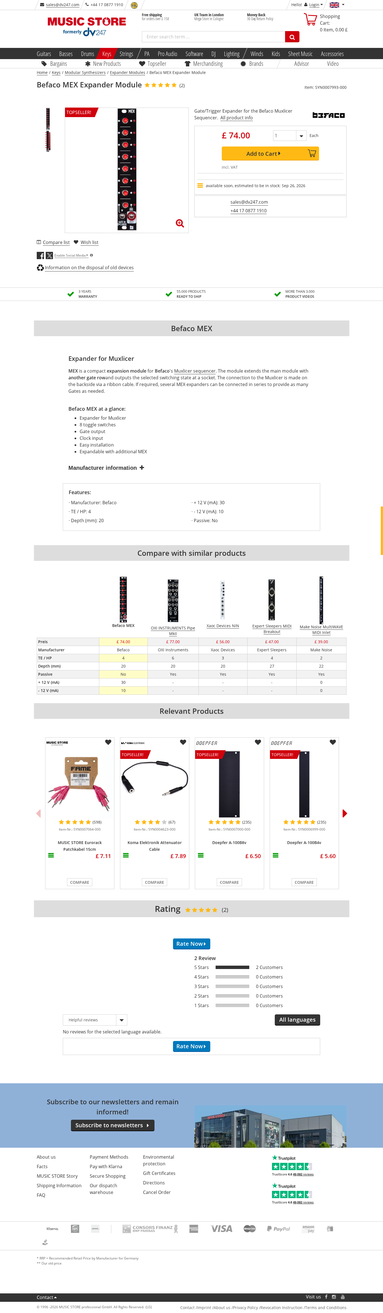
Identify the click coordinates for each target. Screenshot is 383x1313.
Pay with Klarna (106, 1166)
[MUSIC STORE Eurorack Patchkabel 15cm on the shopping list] (108, 742)
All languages (297, 1019)
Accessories (332, 53)
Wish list (89, 242)
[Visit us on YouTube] (343, 1297)
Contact (45, 1297)
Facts (42, 1166)
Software (194, 53)
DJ (213, 53)
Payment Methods (109, 1157)
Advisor (301, 63)
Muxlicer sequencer (195, 371)
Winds (257, 53)
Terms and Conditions (326, 1307)
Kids (275, 53)
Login (314, 4)
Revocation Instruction (281, 1307)
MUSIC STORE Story (57, 1176)
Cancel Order (157, 1192)
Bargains (58, 63)
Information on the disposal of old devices (89, 267)
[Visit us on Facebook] (326, 1297)
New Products (107, 63)
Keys (106, 53)
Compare (79, 882)
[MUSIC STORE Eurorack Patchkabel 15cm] (79, 784)
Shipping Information (59, 1185)
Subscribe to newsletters (109, 1125)
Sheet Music (300, 53)
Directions (154, 1183)
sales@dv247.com (62, 4)
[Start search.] (292, 36)
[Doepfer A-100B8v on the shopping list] (258, 742)
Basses (66, 53)
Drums (87, 53)
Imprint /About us (213, 1307)
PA (146, 53)
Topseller (157, 63)
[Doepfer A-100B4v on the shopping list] (333, 742)
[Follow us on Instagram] (334, 1297)
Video (333, 63)
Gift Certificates (159, 1173)
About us (46, 1157)
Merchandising (208, 63)
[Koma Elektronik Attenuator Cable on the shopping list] (183, 742)
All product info (236, 118)
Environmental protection (158, 1160)
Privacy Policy (245, 1307)
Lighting (231, 53)
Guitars (43, 53)
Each (314, 135)
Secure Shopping (108, 1176)
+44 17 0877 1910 (248, 211)
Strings (126, 53)
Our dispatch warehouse (103, 1188)
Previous (38, 813)
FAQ (41, 1195)
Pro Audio (167, 53)
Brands (256, 63)
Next (345, 813)
